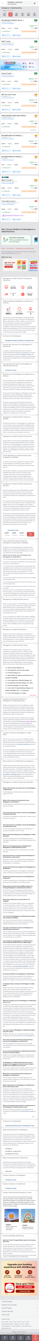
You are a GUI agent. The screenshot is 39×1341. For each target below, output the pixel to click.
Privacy (27, 1321)
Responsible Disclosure (7, 1324)
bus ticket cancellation (21, 966)
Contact (15, 1321)
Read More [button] (18, 253)
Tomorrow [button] (10, 10)
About (10, 1321)
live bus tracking (23, 744)
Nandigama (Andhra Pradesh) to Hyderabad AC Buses (21, 340)
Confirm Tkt (23, 1331)
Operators (17, 1324)
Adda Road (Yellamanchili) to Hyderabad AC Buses (20, 1125)
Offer (6, 1321)
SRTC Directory (9, 1206)
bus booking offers (27, 721)
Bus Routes (10, 248)
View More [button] (33, 695)
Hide (33, 1116)
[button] (2, 3)
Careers (27, 1324)
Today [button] (4, 10)
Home (3, 248)
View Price (30, 534)
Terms (23, 1321)
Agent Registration (6, 1328)
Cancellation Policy (27, 1326)
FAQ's (19, 1321)
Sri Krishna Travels (25, 354)
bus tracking (28, 1035)
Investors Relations (16, 1326)
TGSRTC (25, 1225)
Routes (22, 1324)
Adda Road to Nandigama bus (11, 774)
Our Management (6, 1326)
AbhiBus (14, 1331)
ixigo (18, 1331)
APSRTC (8, 1225)
